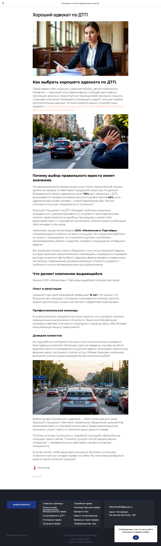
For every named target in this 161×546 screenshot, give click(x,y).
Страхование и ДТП (54, 515)
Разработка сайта (17, 535)
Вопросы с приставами (86, 519)
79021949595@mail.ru (120, 506)
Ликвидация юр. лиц (85, 523)
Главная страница (53, 503)
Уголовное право (52, 519)
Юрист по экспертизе (85, 515)
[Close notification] (155, 527)
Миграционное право (54, 511)
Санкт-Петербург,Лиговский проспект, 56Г (122, 513)
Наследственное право (87, 507)
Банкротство (81, 511)
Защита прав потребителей (50, 508)
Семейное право (83, 503)
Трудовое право (52, 523)
